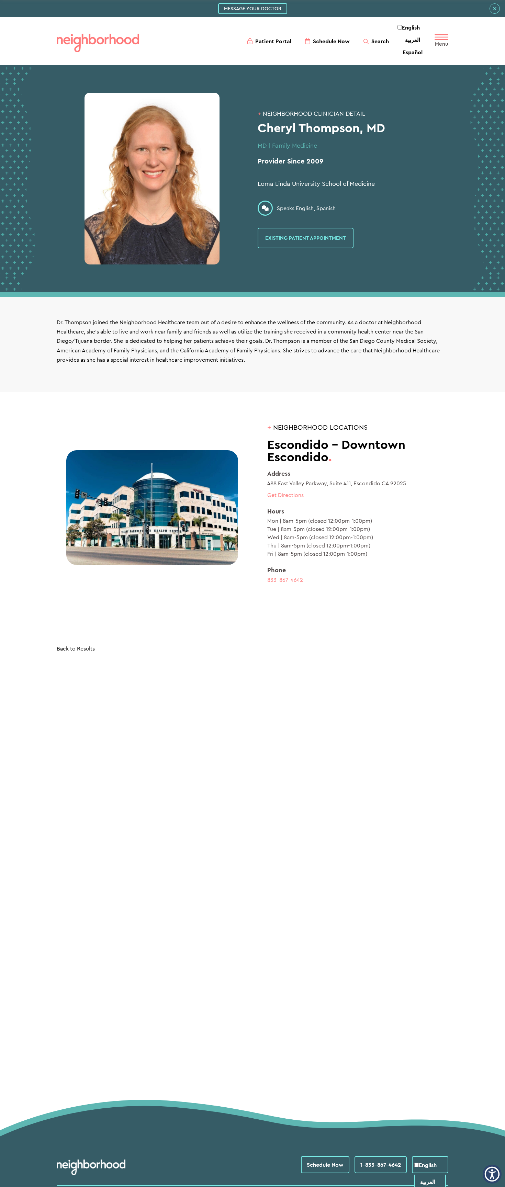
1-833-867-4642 (380, 1164)
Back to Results (76, 648)
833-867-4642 (285, 579)
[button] (492, 1174)
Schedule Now (325, 1164)
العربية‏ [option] (412, 39)
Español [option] (413, 52)
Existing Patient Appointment (305, 238)
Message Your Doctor (252, 8)
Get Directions (285, 494)
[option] (412, 40)
